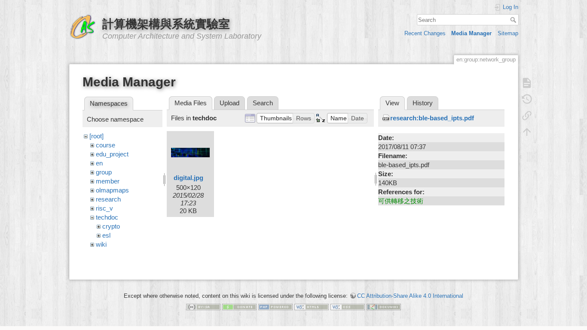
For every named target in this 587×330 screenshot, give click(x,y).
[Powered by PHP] (275, 306)
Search (514, 20)
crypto (111, 226)
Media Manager (471, 33)
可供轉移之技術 (400, 201)
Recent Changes (425, 33)
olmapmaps (112, 190)
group (104, 172)
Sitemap (508, 33)
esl (106, 235)
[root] (96, 136)
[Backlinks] (527, 115)
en (99, 163)
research (108, 199)
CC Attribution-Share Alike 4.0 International (410, 296)
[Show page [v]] (527, 83)
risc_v (104, 208)
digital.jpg (188, 177)
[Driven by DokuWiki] (384, 306)
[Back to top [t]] (527, 132)
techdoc (107, 217)
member (107, 181)
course (105, 145)
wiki (101, 244)
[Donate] (239, 306)
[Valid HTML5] (311, 306)
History (423, 103)
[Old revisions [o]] (527, 99)
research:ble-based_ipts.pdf (432, 118)
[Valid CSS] (347, 306)
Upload (229, 103)
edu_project (112, 154)
